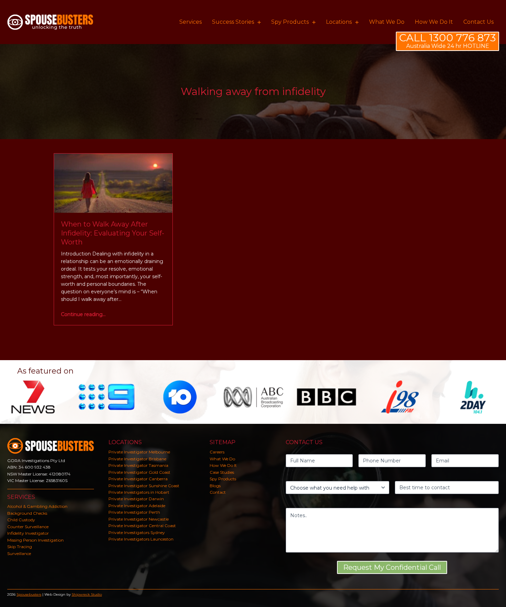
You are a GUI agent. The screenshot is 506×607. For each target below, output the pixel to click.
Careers (217, 451)
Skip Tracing (19, 546)
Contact (218, 492)
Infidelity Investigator (28, 533)
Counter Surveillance (28, 526)
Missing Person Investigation (35, 540)
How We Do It (223, 465)
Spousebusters (29, 594)
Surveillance (19, 553)
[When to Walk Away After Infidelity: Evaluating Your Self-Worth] (113, 182)
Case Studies (222, 472)
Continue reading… (83, 314)
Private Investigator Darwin (136, 498)
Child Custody (21, 519)
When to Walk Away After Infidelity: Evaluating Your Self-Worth (112, 233)
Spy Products (223, 478)
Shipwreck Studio (87, 594)
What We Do (222, 458)
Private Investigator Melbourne (139, 451)
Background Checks (27, 513)
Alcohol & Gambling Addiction (37, 506)
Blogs (215, 485)
